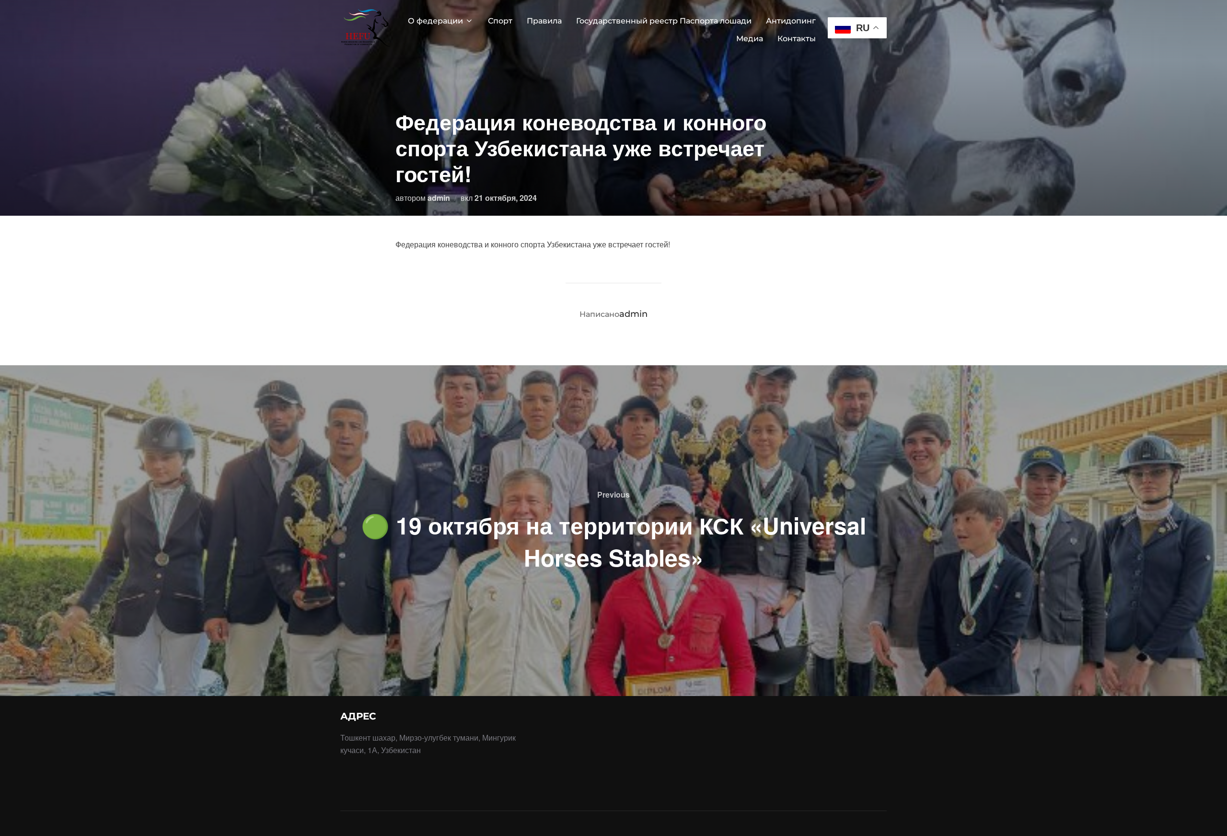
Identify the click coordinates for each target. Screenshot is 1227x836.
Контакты (796, 38)
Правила (544, 20)
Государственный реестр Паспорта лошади (664, 20)
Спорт (500, 20)
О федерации (435, 20)
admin (439, 197)
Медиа (749, 38)
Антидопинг (791, 20)
